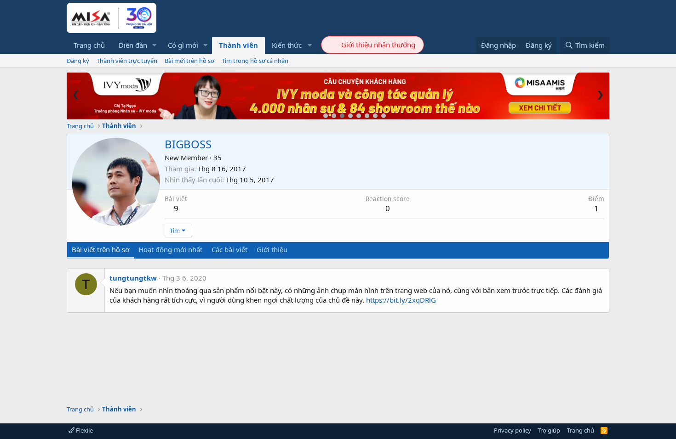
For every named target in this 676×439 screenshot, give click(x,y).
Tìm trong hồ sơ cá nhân (255, 60)
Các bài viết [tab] (229, 249)
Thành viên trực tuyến (127, 60)
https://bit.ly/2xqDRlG (401, 299)
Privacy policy (512, 430)
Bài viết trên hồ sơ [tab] (100, 249)
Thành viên (238, 45)
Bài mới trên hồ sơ (189, 60)
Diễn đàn (133, 45)
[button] (154, 45)
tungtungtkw (133, 277)
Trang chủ (89, 45)
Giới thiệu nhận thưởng (378, 44)
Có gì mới (183, 45)
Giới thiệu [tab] (272, 249)
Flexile (83, 430)
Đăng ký (78, 60)
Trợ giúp (549, 430)
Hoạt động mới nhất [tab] (170, 249)
